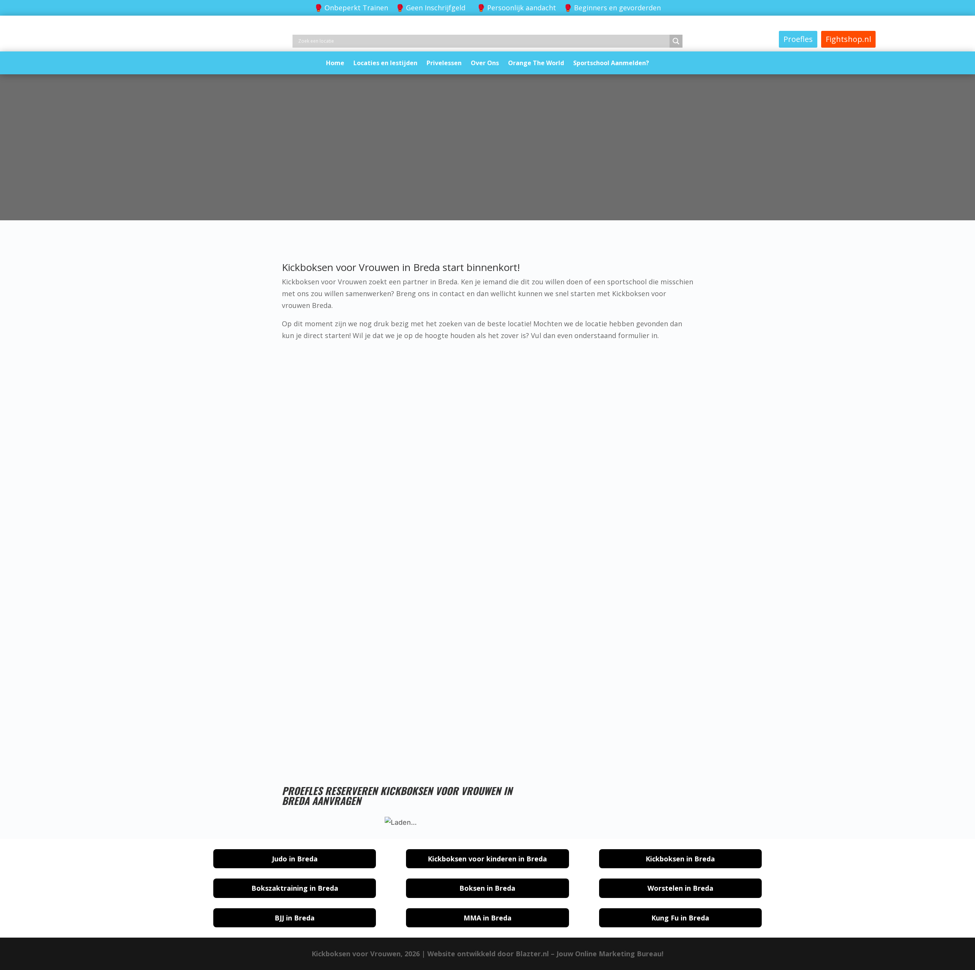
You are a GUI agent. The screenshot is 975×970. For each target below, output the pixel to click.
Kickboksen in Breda (680, 858)
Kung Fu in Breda (680, 917)
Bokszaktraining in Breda (294, 888)
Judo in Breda (295, 858)
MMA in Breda (487, 917)
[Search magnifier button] (676, 41)
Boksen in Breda (487, 888)
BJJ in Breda (295, 917)
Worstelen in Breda (680, 888)
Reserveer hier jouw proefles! (491, 198)
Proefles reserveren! (452, 733)
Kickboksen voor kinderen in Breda (487, 858)
